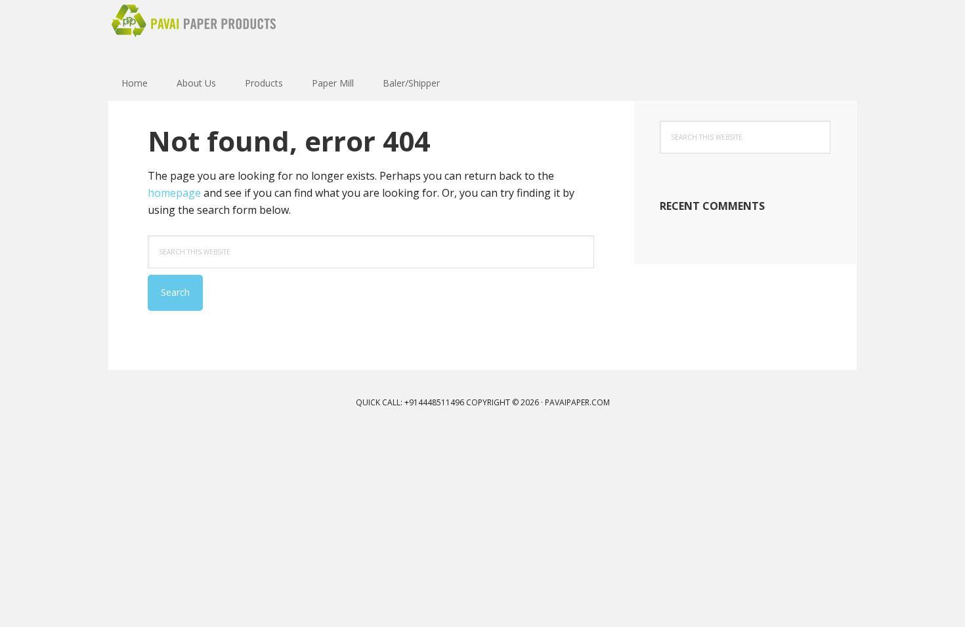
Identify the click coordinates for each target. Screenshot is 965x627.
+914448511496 (434, 402)
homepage (174, 193)
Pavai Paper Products (193, 33)
